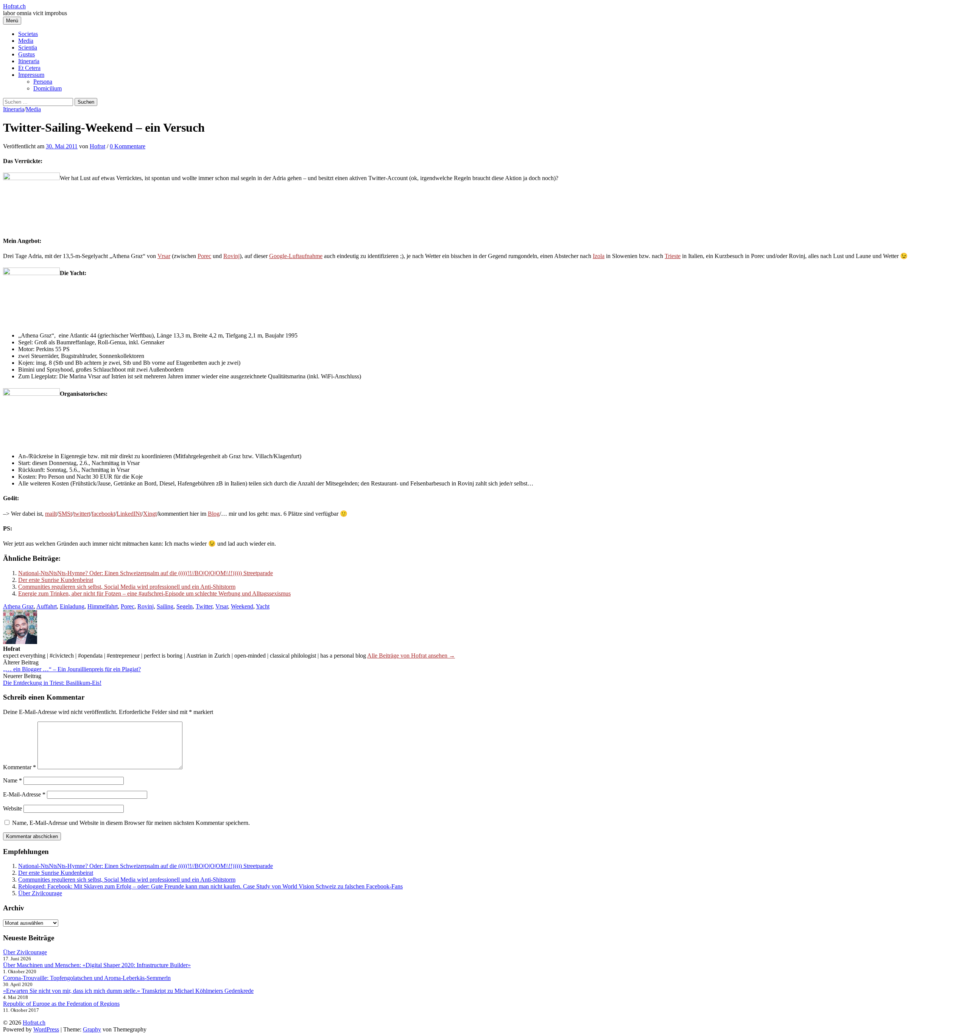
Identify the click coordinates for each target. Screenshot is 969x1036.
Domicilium (47, 88)
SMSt (65, 513)
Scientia (27, 47)
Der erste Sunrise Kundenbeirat (55, 580)
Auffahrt (46, 606)
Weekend (242, 606)
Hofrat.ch (14, 6)
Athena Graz (18, 606)
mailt (51, 513)
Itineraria (28, 61)
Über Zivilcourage (40, 893)
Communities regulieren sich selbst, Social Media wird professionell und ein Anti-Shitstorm (126, 586)
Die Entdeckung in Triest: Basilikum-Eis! (52, 683)
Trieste (673, 256)
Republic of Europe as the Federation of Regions (61, 1003)
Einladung (72, 606)
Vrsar (163, 256)
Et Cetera (29, 68)
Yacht (263, 606)
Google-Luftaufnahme (295, 256)
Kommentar (19, 767)
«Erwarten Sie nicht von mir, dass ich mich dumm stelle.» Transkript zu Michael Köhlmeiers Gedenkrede (128, 991)
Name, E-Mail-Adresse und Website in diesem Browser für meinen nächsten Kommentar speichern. (131, 823)
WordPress (46, 1029)
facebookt (103, 513)
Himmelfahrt (102, 606)
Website (12, 808)
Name (12, 780)
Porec (204, 256)
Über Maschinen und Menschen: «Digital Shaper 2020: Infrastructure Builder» (97, 965)
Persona (42, 81)
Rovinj (231, 256)
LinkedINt (129, 513)
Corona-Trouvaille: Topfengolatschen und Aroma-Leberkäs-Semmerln (87, 978)
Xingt (150, 513)
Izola (598, 256)
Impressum (31, 75)
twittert (81, 513)
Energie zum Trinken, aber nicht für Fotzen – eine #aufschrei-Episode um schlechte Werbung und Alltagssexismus (154, 593)
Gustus (26, 54)
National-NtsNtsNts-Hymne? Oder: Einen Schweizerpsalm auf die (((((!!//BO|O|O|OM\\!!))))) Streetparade (145, 573)
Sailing (165, 606)
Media (25, 40)
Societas (28, 34)
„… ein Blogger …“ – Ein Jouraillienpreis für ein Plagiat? (72, 669)
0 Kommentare (127, 146)
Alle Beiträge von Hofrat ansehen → (411, 655)
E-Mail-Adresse (24, 794)
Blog (214, 513)
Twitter (204, 606)
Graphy (92, 1029)
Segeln (184, 606)
